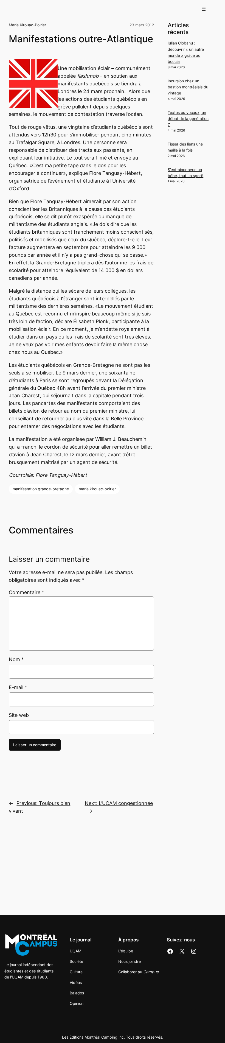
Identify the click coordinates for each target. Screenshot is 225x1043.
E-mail (18, 687)
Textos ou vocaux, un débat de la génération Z (188, 118)
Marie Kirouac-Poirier (27, 25)
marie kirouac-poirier (97, 488)
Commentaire (26, 592)
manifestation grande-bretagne (41, 488)
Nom (16, 659)
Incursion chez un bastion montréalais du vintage (188, 87)
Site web (19, 715)
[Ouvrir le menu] (203, 8)
